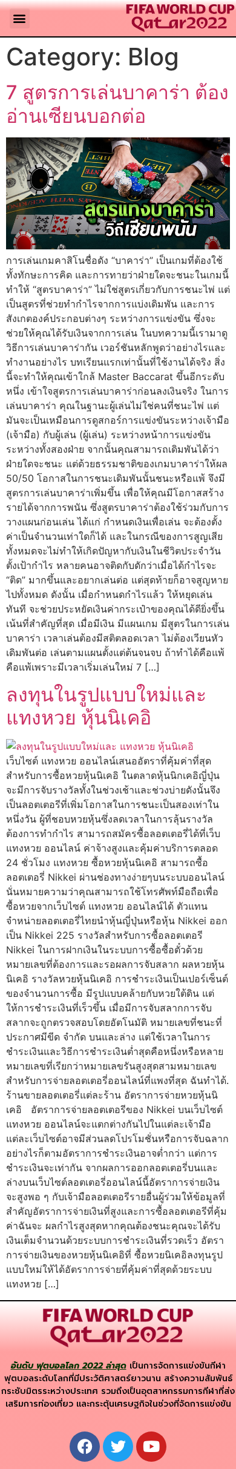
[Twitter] (118, 1446)
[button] (20, 18)
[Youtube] (151, 1446)
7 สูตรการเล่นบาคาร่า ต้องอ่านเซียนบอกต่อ (117, 104)
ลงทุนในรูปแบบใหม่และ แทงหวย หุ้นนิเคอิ (106, 706)
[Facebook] (85, 1446)
